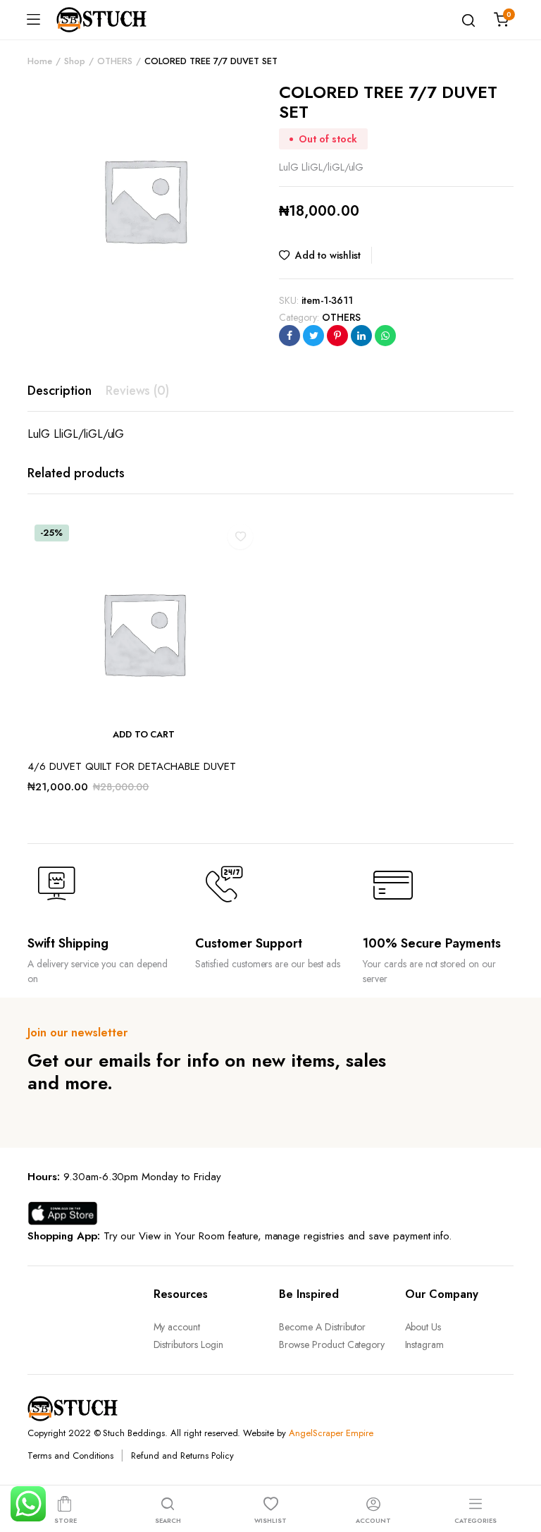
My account (177, 1327)
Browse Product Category (332, 1344)
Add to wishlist (328, 255)
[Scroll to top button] (518, 1465)
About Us (423, 1327)
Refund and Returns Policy (182, 1455)
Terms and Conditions (70, 1455)
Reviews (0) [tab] (138, 390)
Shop (74, 61)
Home (39, 61)
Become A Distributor (322, 1327)
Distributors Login (188, 1344)
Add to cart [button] (144, 734)
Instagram (424, 1344)
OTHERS (114, 61)
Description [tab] (59, 390)
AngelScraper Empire (331, 1433)
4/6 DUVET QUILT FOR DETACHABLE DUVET (131, 766)
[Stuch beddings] (107, 19)
